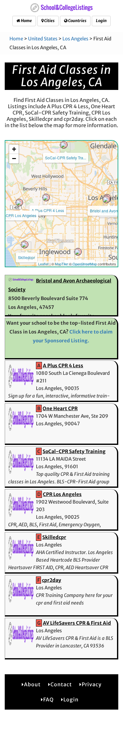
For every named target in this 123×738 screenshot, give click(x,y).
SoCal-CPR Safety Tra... (65, 157)
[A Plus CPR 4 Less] (46, 197)
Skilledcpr (26, 257)
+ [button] (14, 149)
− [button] (14, 158)
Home (26, 20)
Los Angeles (75, 39)
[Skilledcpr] (24, 244)
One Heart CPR (60, 408)
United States (42, 39)
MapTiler (61, 263)
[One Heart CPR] (78, 252)
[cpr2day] (106, 199)
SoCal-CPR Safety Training (74, 451)
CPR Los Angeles (21, 215)
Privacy (92, 684)
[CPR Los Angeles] (19, 202)
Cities (49, 20)
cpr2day (51, 580)
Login (101, 20)
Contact (61, 684)
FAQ (48, 699)
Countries (76, 20)
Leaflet (43, 263)
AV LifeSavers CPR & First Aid (77, 623)
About (32, 684)
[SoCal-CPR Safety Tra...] (63, 145)
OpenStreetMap (85, 263)
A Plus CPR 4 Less (48, 210)
